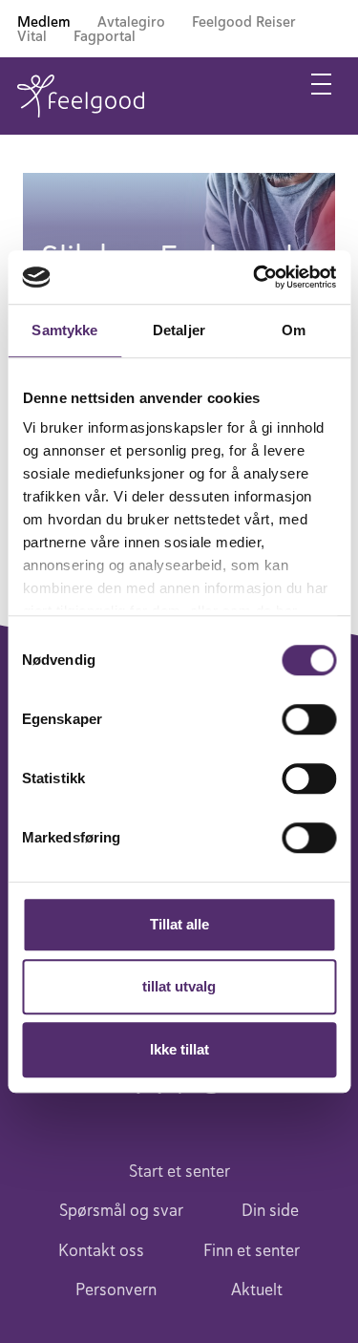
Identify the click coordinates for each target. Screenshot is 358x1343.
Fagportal (105, 36)
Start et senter (179, 1171)
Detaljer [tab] (179, 330)
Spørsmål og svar (121, 1210)
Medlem (44, 21)
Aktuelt (257, 1289)
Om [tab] (293, 330)
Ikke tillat (179, 1049)
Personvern (116, 1289)
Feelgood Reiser (244, 21)
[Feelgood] (80, 96)
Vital (32, 36)
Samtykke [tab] (64, 330)
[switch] (309, 719)
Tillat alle (179, 924)
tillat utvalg (179, 986)
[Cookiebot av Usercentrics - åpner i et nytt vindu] (255, 277)
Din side (270, 1210)
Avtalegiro (131, 21)
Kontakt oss (101, 1250)
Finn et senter (251, 1250)
